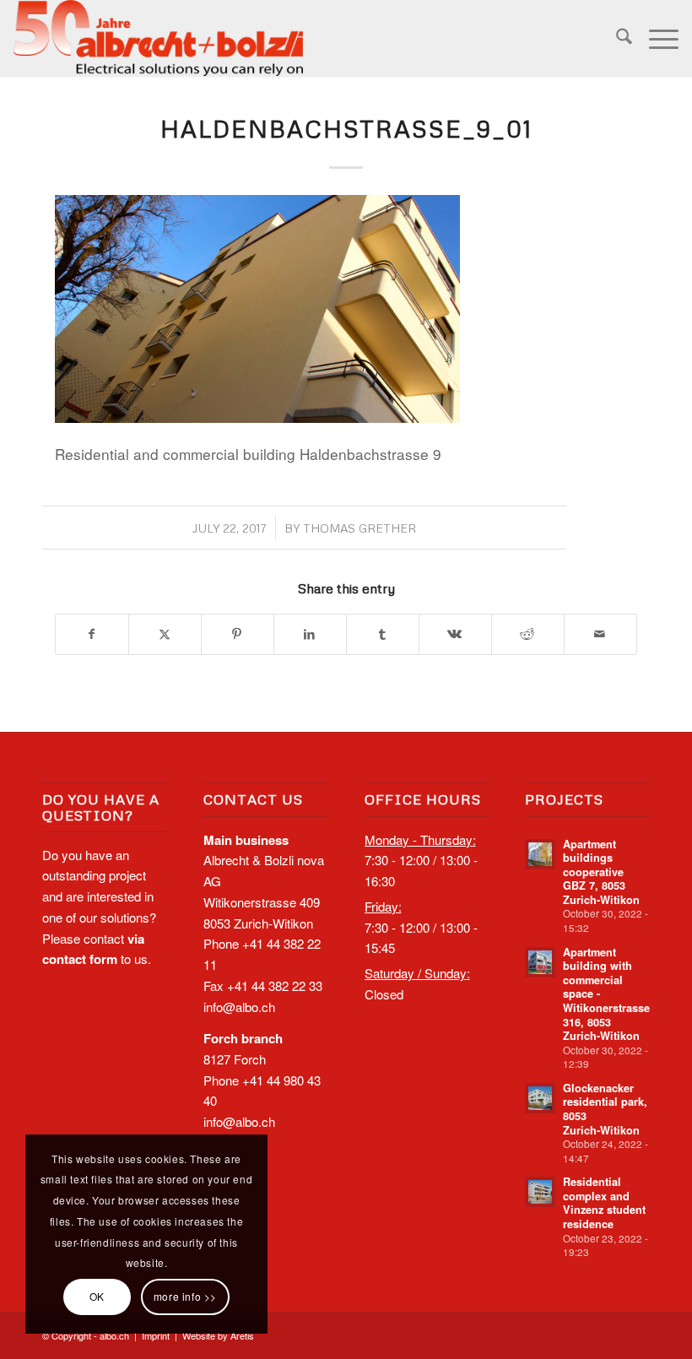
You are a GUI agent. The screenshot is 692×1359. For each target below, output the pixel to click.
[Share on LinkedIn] (310, 635)
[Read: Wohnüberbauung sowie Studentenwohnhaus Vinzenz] (540, 1192)
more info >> (185, 1296)
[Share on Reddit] (528, 635)
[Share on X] (165, 635)
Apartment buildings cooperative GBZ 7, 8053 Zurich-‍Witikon (601, 872)
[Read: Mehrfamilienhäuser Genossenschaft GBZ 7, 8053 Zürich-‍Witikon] (540, 854)
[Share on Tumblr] (383, 635)
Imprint (156, 1335)
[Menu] (655, 38)
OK (97, 1296)
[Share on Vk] (455, 635)
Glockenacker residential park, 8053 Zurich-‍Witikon (605, 1109)
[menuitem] (615, 38)
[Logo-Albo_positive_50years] (158, 38)
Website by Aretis (218, 1335)
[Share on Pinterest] (237, 635)
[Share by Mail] (600, 635)
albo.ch (114, 1335)
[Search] (615, 38)
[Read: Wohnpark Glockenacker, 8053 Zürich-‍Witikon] (540, 1098)
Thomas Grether (359, 528)
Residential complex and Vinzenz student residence (604, 1203)
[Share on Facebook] (92, 635)
